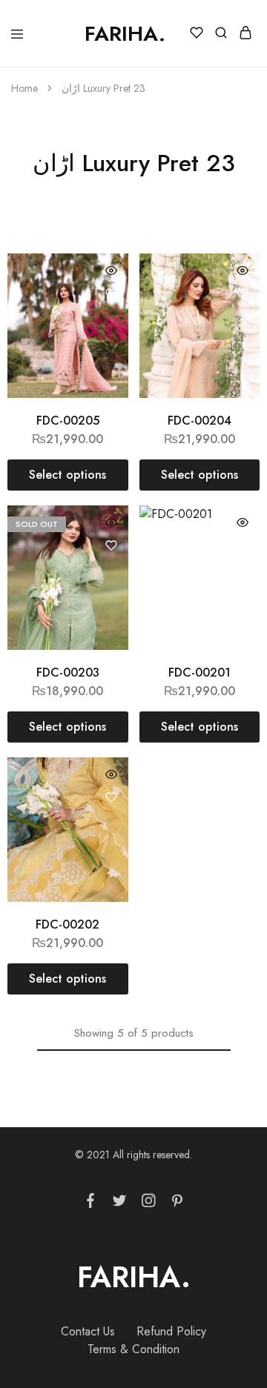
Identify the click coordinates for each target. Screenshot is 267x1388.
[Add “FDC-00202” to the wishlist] (111, 797)
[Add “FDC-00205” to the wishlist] (111, 293)
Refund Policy (171, 1331)
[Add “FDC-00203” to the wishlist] (111, 545)
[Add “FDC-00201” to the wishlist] (242, 545)
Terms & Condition (133, 1349)
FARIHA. (134, 1276)
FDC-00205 (67, 420)
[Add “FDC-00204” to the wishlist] (242, 293)
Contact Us (88, 1331)
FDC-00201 (199, 672)
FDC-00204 (199, 420)
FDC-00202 (67, 924)
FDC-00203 (67, 672)
